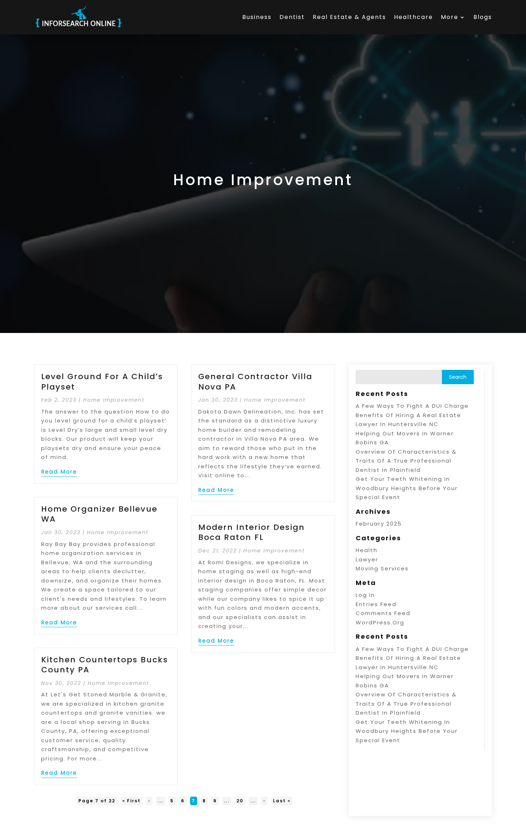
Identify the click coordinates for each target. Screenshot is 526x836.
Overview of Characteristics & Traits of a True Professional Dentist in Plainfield (406, 461)
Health (367, 550)
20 (240, 801)
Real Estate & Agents (349, 17)
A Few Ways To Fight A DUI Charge (412, 406)
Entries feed (376, 604)
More (449, 17)
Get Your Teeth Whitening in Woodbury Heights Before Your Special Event (407, 488)
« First (131, 801)
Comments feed (383, 613)
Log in (365, 595)
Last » (282, 801)
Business (257, 17)
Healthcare (413, 17)
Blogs (482, 17)
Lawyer (367, 559)
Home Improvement (114, 399)
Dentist (292, 17)
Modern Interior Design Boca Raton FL (251, 532)
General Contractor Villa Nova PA (255, 381)
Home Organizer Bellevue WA (99, 514)
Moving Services (382, 568)
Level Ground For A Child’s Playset (102, 381)
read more (59, 471)
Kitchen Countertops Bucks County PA (104, 665)
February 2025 (379, 523)
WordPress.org (380, 622)
